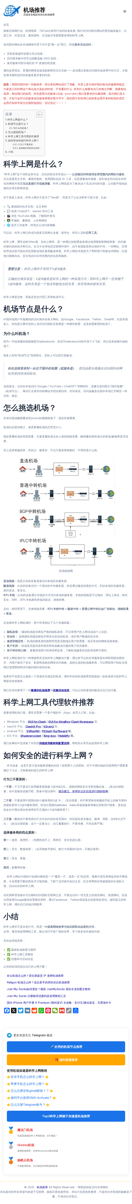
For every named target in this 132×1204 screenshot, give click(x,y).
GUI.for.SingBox (59, 721)
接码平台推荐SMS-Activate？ (31, 1098)
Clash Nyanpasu (82, 721)
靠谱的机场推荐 (40, 690)
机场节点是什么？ (18, 123)
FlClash (47, 731)
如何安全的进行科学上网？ (23, 140)
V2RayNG (33, 731)
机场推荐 (34, 9)
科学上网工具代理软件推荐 (23, 136)
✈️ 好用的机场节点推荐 (66, 1046)
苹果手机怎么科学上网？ (28, 1084)
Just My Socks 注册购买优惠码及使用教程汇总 (36, 996)
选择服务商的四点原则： (30, 148)
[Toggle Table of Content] (37, 115)
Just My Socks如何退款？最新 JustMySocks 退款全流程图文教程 (48, 989)
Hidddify (64, 735)
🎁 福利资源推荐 (66, 1060)
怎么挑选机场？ (17, 132)
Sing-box (49, 735)
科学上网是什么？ (17, 119)
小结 (10, 151)
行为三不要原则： (26, 144)
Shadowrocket (30, 735)
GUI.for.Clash (37, 721)
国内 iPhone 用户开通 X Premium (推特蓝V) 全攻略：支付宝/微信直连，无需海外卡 (59, 1002)
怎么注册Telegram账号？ (28, 1104)
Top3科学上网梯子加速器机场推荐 (66, 1116)
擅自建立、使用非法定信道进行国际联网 (83, 791)
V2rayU (48, 726)
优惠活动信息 (61, 690)
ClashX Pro (33, 726)
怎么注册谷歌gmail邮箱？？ (30, 1090)
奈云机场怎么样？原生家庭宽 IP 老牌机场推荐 (35, 975)
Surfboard (60, 731)
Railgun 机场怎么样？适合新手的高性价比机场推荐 (38, 982)
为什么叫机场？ (21, 128)
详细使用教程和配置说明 (54, 743)
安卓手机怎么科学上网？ (28, 1077)
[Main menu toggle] (125, 11)
